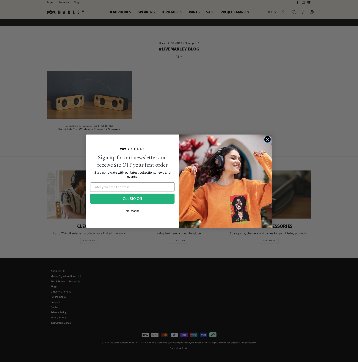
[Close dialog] (267, 139)
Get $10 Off (132, 198)
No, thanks (132, 211)
